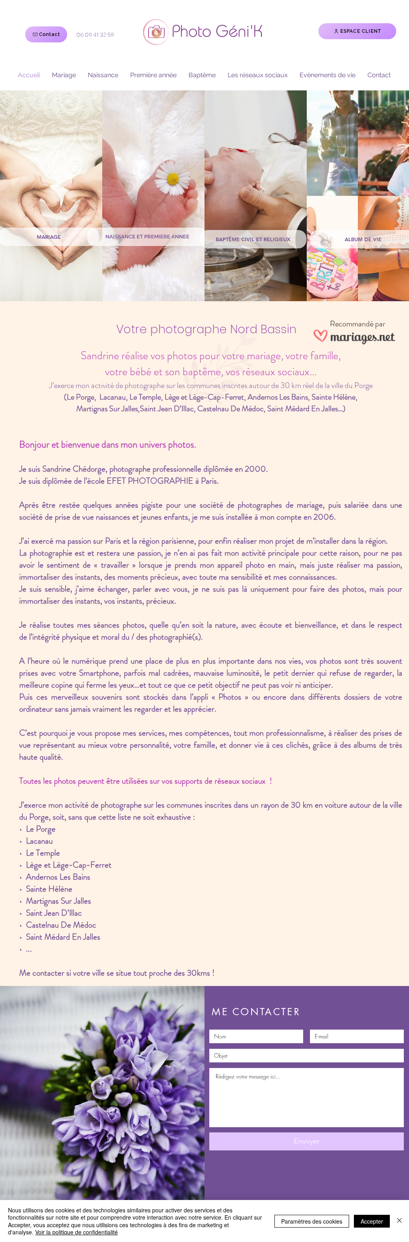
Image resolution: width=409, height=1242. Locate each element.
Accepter (372, 1221)
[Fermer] (399, 1221)
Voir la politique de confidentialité (76, 1232)
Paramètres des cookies (311, 1221)
